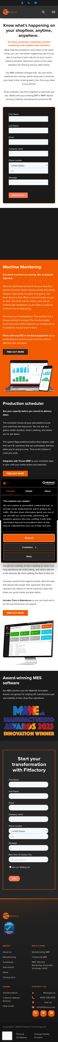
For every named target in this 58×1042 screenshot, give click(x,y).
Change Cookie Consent (42, 1035)
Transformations (10, 992)
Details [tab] (29, 491)
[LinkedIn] (36, 1013)
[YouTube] (51, 1013)
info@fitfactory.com (45, 1007)
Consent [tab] (10, 491)
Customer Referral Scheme (11, 999)
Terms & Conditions (21, 1035)
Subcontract (8, 967)
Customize (27, 547)
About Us (7, 952)
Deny (29, 556)
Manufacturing (9, 957)
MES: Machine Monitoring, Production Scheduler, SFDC (42, 965)
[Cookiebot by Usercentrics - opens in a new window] (42, 483)
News (5, 972)
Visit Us (48, 1002)
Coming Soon (9, 977)
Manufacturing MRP (41, 952)
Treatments (8, 962)
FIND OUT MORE (15, 351)
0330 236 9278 (47, 997)
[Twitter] (43, 1013)
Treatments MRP (39, 957)
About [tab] (47, 491)
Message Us (49, 992)
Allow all (29, 538)
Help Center (8, 1006)
